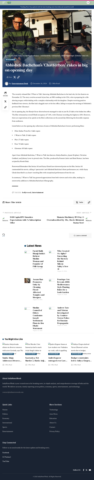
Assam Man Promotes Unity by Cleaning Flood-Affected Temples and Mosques (38, 288)
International (7, 423)
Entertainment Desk (20, 83)
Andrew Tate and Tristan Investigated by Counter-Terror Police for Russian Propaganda (63, 315)
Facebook (5, 452)
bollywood (26, 192)
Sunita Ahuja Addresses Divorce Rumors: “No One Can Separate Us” (12, 362)
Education (53, 418)
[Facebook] (83, 470)
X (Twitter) (6, 457)
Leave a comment (81, 235)
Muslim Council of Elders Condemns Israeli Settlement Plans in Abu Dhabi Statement (38, 318)
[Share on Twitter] (14, 77)
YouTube (5, 461)
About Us (52, 423)
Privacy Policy (54, 431)
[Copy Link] (18, 77)
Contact (52, 427)
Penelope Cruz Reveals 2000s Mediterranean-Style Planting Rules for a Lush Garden (64, 286)
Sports (4, 427)
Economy (5, 418)
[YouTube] (90, 470)
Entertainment (10, 59)
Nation (4, 410)
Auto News (53, 414)
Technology (53, 410)
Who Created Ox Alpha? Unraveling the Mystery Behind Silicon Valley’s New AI (63, 260)
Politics (5, 414)
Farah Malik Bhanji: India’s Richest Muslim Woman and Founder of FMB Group (39, 259)
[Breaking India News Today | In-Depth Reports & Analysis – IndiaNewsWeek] (9, 2)
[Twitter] (86, 470)
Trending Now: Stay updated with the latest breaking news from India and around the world (47, 7)
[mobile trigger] (4, 2)
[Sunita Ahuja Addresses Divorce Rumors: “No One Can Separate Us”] (12, 349)
